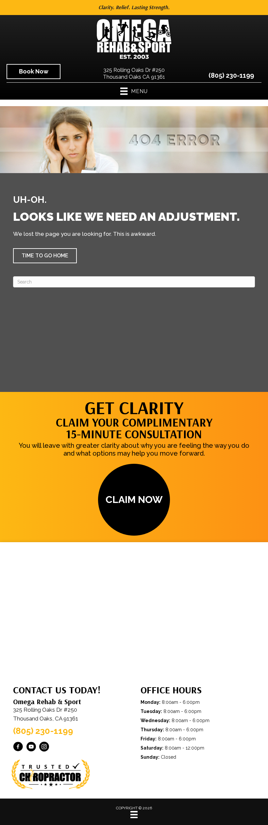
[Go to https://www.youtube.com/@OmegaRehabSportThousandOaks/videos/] (31, 747)
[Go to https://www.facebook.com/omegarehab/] (18, 747)
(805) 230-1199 (231, 75)
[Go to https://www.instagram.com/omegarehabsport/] (44, 747)
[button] (45, 255)
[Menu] (134, 814)
